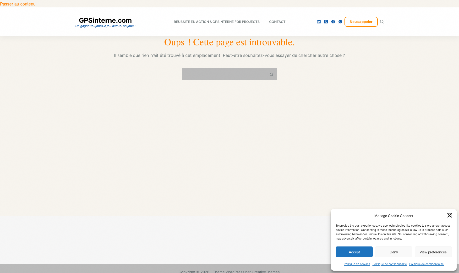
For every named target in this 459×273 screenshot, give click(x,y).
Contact (277, 22)
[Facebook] (333, 21)
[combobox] (224, 74)
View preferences (433, 251)
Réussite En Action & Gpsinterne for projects (217, 22)
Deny (394, 251)
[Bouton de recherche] (271, 74)
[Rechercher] (382, 21)
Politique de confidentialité (389, 264)
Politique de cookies (357, 264)
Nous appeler (361, 21)
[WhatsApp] (340, 21)
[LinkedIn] (319, 21)
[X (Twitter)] (326, 21)
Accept (354, 251)
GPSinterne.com (105, 20)
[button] (449, 215)
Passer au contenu (18, 3)
